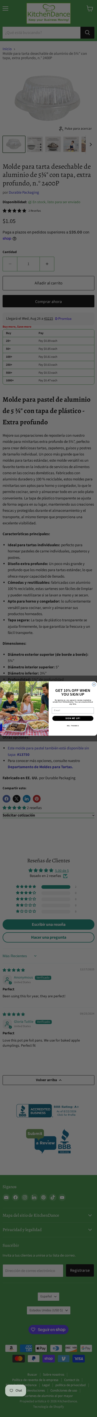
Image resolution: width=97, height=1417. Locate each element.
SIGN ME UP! (72, 718)
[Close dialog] (94, 684)
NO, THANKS (73, 726)
